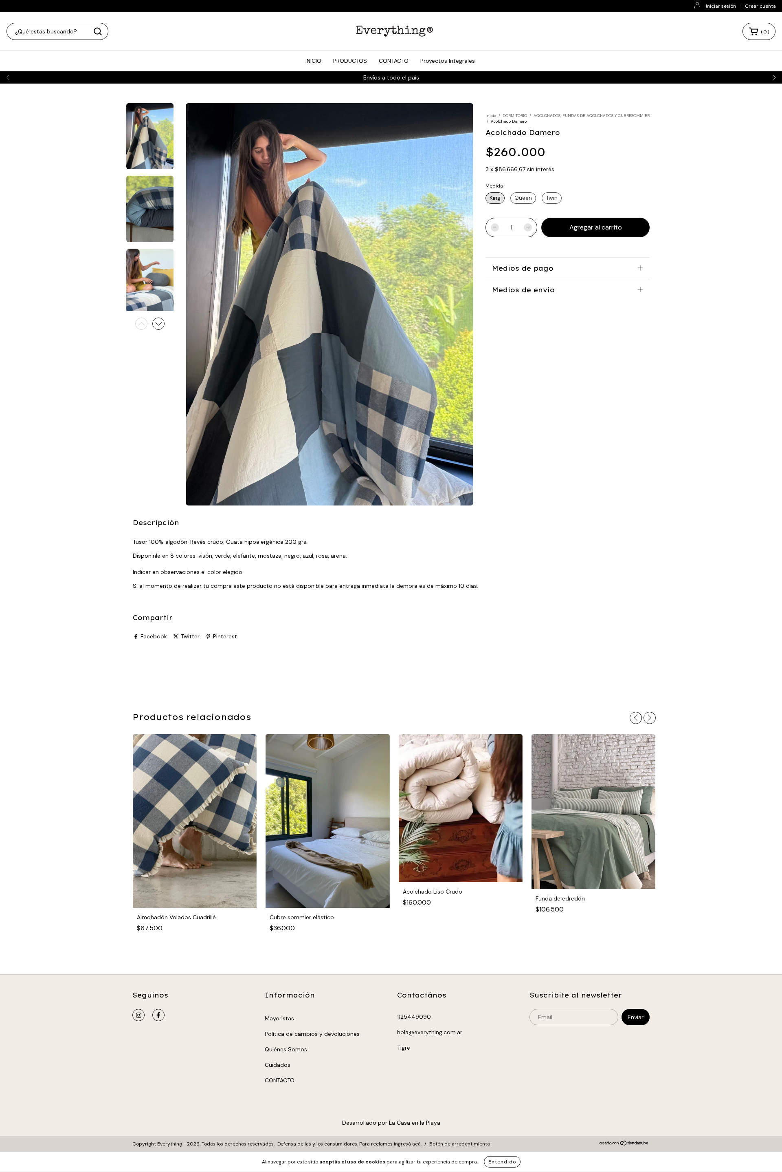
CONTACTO (394, 60)
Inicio (490, 115)
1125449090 (414, 1016)
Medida (494, 186)
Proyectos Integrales (447, 60)
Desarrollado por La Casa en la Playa (391, 1122)
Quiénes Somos (286, 1049)
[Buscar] (98, 31)
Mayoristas (279, 1018)
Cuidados (277, 1064)
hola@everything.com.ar (429, 1032)
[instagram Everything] (138, 1015)
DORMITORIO (515, 115)
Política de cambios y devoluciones (312, 1033)
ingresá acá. (408, 1144)
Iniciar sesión (721, 6)
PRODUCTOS (350, 60)
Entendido (502, 1162)
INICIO (313, 60)
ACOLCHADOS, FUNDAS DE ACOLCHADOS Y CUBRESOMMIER (592, 115)
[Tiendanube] (624, 1144)
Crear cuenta (760, 6)
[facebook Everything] (158, 1015)
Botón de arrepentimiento (459, 1144)
